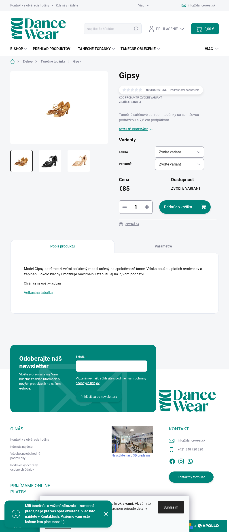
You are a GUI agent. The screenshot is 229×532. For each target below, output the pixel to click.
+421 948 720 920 (190, 449)
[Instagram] (181, 460)
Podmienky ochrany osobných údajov (24, 467)
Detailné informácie (133, 129)
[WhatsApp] (190, 460)
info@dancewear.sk (191, 440)
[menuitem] (19, 49)
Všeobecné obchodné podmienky (25, 456)
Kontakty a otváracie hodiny (29, 5)
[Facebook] (172, 460)
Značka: (130, 102)
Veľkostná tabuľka (38, 293)
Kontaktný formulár (191, 477)
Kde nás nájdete (67, 5)
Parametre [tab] (163, 246)
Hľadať (136, 29)
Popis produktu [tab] (62, 246)
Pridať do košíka (178, 207)
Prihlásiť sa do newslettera (99, 396)
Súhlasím (170, 507)
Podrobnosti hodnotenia (184, 90)
